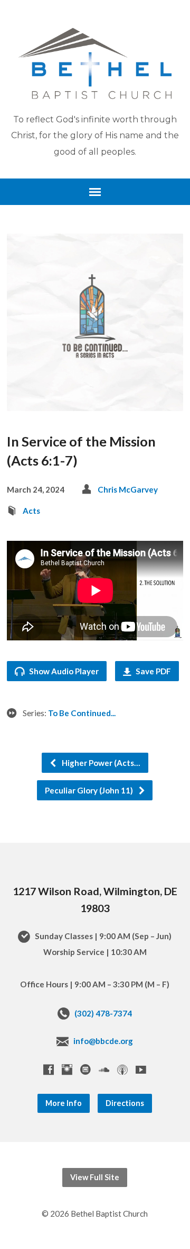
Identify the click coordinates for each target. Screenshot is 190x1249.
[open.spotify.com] (85, 1069)
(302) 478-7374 (103, 1013)
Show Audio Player (63, 671)
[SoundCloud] (104, 1069)
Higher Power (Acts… (100, 763)
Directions (125, 1103)
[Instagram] (67, 1069)
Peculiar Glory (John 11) (90, 790)
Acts (31, 510)
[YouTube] (141, 1069)
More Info (63, 1103)
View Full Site (94, 1177)
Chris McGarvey (128, 489)
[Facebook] (48, 1069)
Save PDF (152, 671)
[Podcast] (122, 1069)
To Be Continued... (82, 713)
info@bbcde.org (103, 1041)
